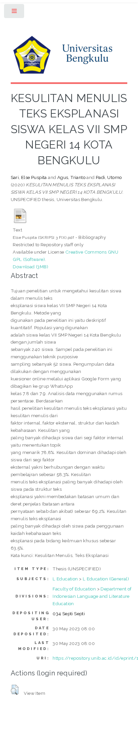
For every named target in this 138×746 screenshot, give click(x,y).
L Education (65, 578)
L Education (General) (106, 578)
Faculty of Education (74, 588)
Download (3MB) (30, 266)
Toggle (14, 12)
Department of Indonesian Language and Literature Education (92, 596)
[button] (14, 690)
